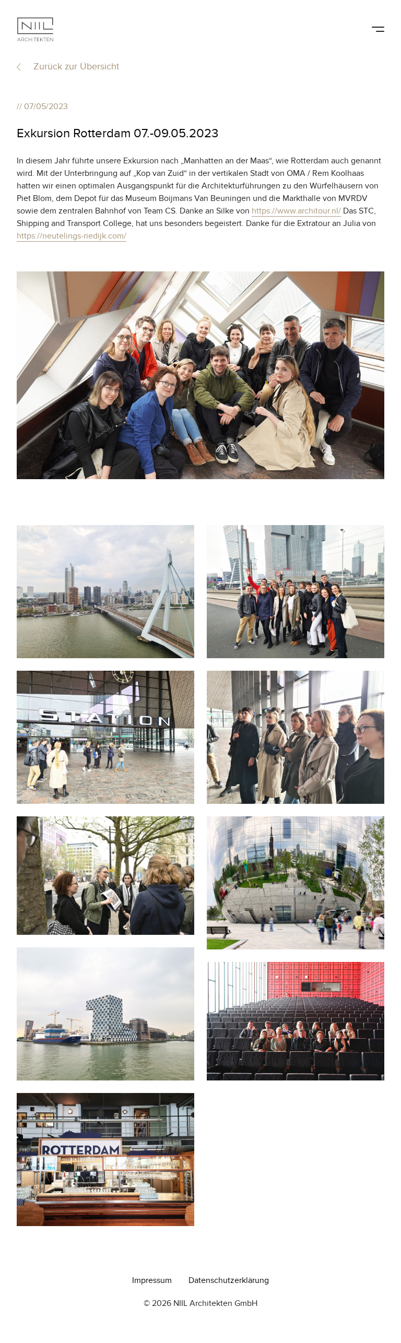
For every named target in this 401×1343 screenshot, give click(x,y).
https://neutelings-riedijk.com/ (71, 236)
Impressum (152, 1280)
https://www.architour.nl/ (296, 211)
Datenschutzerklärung (228, 1280)
